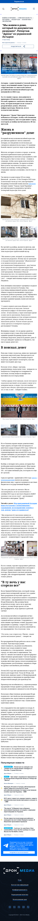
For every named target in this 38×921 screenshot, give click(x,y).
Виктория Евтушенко (8, 42)
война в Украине (9, 18)
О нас (19, 880)
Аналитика (26, 19)
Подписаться (19, 1)
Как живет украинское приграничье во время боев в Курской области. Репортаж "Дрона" (20, 778)
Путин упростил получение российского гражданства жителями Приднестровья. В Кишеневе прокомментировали (19, 819)
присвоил (32, 184)
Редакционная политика (19, 894)
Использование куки (20, 899)
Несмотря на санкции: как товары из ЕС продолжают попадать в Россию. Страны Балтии (18, 768)
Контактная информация (19, 885)
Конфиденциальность (19, 890)
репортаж (16, 19)
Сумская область (25, 18)
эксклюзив (6, 21)
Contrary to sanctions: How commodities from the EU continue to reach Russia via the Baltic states (19, 829)
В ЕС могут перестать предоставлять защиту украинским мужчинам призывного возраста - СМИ (20, 800)
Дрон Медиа (7, 773)
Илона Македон (8, 783)
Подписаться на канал (19, 852)
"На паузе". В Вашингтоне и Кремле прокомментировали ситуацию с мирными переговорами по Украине (19, 810)
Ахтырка (6, 19)
